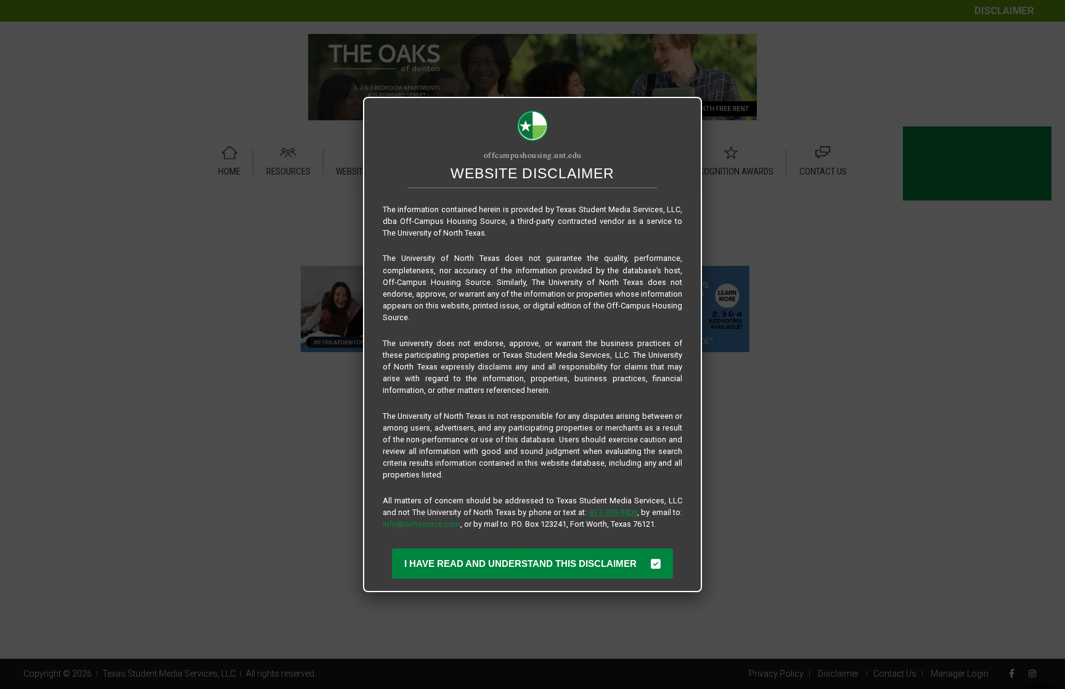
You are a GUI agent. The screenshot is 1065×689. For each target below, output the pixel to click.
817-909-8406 (613, 512)
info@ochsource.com (421, 524)
